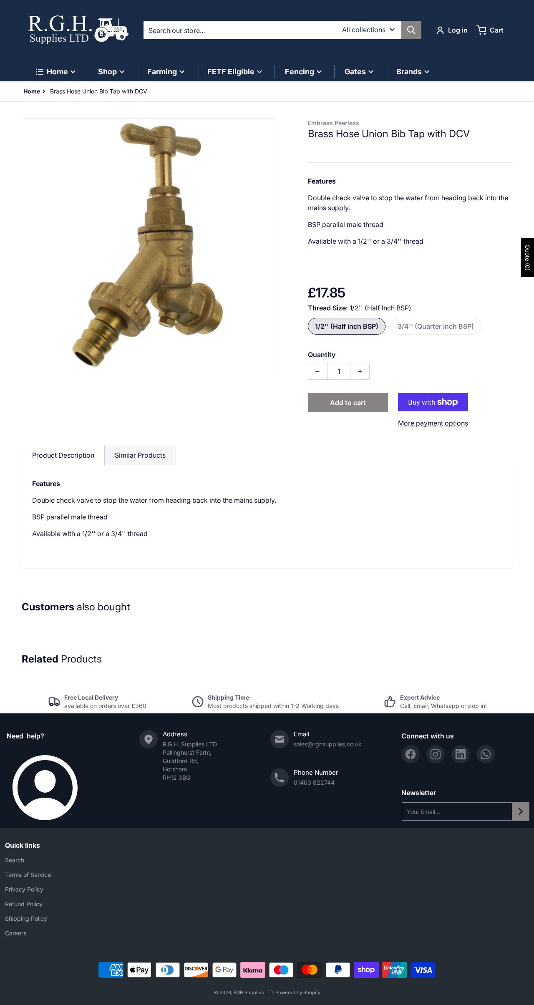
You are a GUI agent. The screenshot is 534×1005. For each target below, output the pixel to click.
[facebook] (410, 754)
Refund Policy (24, 903)
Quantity (321, 354)
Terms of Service (28, 874)
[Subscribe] (520, 811)
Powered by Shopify (297, 992)
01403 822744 (314, 782)
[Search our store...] (411, 30)
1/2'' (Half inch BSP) (346, 326)
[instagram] (435, 754)
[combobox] (282, 30)
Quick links (22, 845)
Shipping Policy (26, 918)
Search (14, 860)
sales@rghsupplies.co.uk (328, 744)
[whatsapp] (485, 754)
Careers (15, 933)
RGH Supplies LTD (254, 992)
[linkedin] (460, 754)
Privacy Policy (24, 889)
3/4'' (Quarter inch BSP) (436, 326)
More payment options (433, 423)
